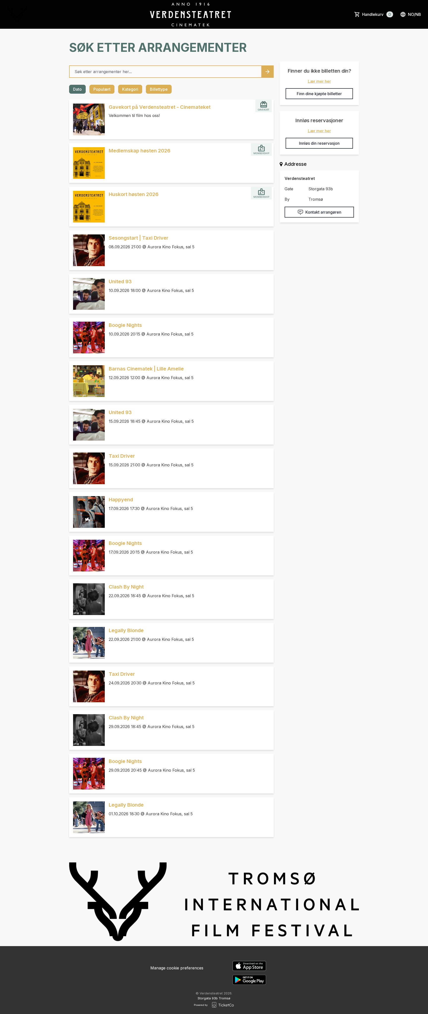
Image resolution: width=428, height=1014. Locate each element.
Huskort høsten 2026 (134, 194)
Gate (289, 188)
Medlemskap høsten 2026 (139, 151)
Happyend (121, 500)
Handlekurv (376, 14)
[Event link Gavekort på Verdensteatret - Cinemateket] (87, 119)
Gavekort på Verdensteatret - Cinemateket (160, 107)
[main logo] (17, 14)
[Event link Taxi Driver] (87, 468)
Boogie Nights (125, 325)
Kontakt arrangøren (323, 212)
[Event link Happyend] (87, 512)
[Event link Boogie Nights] (87, 337)
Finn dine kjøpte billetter (319, 93)
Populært (101, 89)
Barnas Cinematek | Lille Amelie (146, 369)
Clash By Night (126, 587)
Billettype (159, 89)
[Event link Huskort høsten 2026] (87, 206)
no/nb (414, 14)
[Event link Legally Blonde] (87, 643)
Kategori (130, 89)
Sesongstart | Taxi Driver (138, 238)
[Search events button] (267, 71)
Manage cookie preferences (176, 967)
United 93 (120, 281)
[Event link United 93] (87, 294)
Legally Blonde (126, 630)
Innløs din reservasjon (319, 143)
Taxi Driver (122, 456)
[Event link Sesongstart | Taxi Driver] (87, 250)
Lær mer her (319, 81)
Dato (77, 89)
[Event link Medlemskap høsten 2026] (87, 163)
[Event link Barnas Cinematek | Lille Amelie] (87, 381)
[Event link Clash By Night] (87, 599)
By (287, 199)
